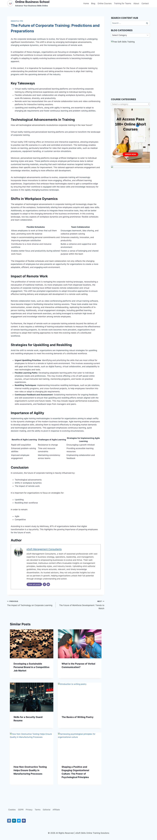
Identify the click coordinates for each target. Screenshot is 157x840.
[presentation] (31, 643)
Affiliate (56, 809)
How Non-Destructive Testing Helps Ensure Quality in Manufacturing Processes (30, 770)
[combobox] (130, 104)
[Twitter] (19, 821)
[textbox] (130, 104)
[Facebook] (24, 821)
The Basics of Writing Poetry (77, 717)
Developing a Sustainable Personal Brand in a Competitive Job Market (31, 667)
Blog (93, 3)
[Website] (44, 584)
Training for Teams (122, 3)
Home (86, 3)
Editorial (46, 809)
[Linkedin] (9, 821)
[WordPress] (14, 821)
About (136, 3)
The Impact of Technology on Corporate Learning (29, 603)
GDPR (20, 809)
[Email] (48, 584)
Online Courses (105, 3)
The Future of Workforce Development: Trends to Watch (81, 605)
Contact (145, 3)
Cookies (12, 809)
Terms (37, 809)
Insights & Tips (17, 21)
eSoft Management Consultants (44, 549)
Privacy (29, 809)
